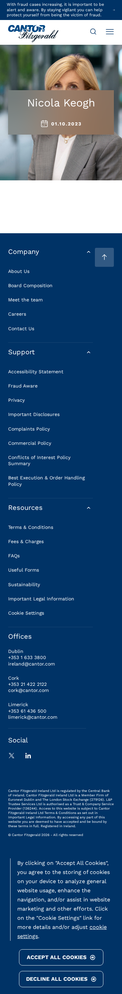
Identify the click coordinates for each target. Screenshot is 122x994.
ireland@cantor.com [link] (31, 664)
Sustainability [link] (24, 584)
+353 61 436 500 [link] (27, 711)
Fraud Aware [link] (23, 386)
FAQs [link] (14, 555)
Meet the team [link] (25, 299)
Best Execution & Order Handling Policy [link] (46, 480)
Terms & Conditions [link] (30, 527)
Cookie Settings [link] (26, 613)
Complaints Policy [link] (29, 429)
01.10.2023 (66, 123)
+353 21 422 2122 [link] (27, 684)
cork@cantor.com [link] (28, 690)
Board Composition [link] (30, 285)
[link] (33, 34)
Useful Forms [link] (23, 570)
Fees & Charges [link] (26, 541)
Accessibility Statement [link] (35, 371)
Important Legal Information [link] (41, 598)
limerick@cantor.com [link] (32, 717)
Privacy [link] (16, 400)
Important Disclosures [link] (34, 414)
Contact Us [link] (21, 328)
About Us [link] (18, 271)
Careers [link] (17, 314)
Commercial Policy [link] (29, 443)
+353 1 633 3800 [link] (27, 657)
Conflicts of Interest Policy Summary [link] (39, 460)
